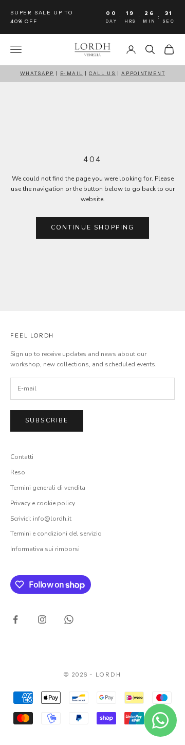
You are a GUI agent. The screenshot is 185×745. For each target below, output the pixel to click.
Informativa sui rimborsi (45, 549)
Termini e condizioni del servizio (56, 533)
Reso (17, 472)
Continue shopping (93, 227)
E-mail (71, 73)
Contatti (21, 457)
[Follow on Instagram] (42, 619)
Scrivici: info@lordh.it (40, 519)
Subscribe (46, 420)
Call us (102, 73)
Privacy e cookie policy (42, 503)
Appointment (143, 73)
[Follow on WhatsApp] (69, 619)
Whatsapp (37, 73)
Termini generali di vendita (47, 488)
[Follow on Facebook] (15, 619)
